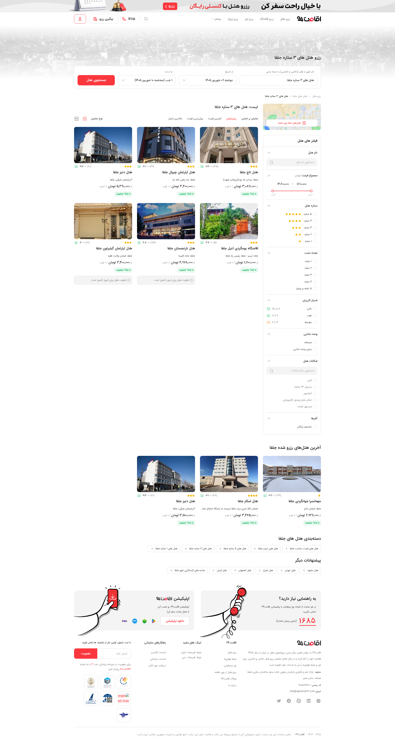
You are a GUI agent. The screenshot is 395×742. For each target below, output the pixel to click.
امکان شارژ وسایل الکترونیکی (297, 400)
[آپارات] (298, 700)
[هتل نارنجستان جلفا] (166, 221)
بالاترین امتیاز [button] (175, 119)
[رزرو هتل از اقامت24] (309, 19)
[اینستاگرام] (318, 700)
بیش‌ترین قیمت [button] (195, 119)
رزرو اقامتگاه (267, 19)
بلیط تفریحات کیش (191, 652)
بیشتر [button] (218, 19)
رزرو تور (249, 19)
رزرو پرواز (233, 19)
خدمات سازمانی (158, 659)
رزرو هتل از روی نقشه (225, 672)
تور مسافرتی (230, 666)
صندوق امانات (304, 407)
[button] (84, 118)
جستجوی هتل (96, 80)
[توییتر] (278, 700)
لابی (309, 380)
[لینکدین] (308, 700)
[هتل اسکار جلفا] (229, 474)
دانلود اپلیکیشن (175, 621)
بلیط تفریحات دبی (191, 657)
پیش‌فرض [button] (231, 119)
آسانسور (308, 393)
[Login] (80, 19)
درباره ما (232, 685)
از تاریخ (229, 72)
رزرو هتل (285, 19)
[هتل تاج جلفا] (229, 145)
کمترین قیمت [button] (214, 119)
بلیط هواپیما (230, 659)
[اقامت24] (309, 643)
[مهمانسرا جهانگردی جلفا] (292, 474)
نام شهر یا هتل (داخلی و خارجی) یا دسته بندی (290, 72)
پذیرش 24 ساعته (303, 387)
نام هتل (312, 152)
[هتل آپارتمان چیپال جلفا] (166, 145)
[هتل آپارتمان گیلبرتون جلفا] (103, 221)
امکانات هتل (310, 361)
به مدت (168, 72)
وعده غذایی (310, 334)
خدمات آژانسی (158, 652)
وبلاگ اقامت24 (228, 679)
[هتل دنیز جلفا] (103, 145)
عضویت (86, 653)
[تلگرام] (288, 700)
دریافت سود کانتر (157, 666)
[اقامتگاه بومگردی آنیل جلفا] (229, 221)
